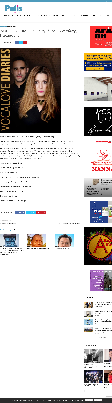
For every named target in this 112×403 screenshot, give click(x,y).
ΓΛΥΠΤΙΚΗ (3, 246)
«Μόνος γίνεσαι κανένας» (8, 223)
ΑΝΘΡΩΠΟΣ (66, 16)
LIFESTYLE (37, 16)
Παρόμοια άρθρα (6, 230)
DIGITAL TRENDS (83, 16)
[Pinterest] (25, 42)
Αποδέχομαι (89, 400)
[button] (108, 16)
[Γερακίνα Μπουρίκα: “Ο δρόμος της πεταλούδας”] (88, 314)
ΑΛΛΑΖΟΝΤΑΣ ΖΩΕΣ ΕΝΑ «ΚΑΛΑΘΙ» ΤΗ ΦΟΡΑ (91, 385)
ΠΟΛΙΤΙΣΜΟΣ (19, 16)
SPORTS (87, 382)
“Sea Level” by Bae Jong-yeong (63, 248)
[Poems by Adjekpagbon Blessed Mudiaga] (40, 240)
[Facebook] (103, 1)
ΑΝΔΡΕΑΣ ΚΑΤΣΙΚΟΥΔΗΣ (52, 16)
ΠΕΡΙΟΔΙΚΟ (6, 20)
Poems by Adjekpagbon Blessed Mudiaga (38, 248)
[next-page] (4, 258)
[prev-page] (1, 258)
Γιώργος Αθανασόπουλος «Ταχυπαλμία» (67, 223)
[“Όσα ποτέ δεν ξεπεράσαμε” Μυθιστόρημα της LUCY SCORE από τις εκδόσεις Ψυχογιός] (88, 322)
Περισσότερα (19, 230)
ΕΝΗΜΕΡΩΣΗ (7, 16)
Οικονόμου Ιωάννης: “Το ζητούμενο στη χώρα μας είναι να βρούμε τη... (92, 366)
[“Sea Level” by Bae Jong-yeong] (67, 240)
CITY (28, 16)
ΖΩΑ (73, 16)
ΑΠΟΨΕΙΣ (107, 361)
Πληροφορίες (98, 400)
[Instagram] (106, 1)
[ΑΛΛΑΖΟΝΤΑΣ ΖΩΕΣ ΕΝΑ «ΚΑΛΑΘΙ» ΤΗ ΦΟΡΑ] (93, 376)
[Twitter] (109, 1)
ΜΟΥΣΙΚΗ (10, 26)
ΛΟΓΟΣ (29, 246)
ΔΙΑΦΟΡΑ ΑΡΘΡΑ (95, 16)
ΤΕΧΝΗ (14, 26)
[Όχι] (110, 400)
